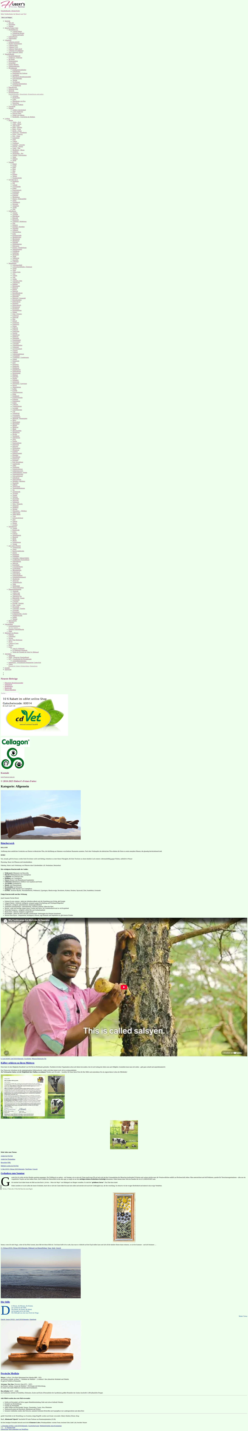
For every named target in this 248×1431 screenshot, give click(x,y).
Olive (14, 439)
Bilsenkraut (15, 216)
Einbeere (15, 225)
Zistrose (14, 521)
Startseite (7, 21)
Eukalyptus (15, 331)
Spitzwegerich (16, 479)
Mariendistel (16, 422)
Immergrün (15, 382)
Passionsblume (16, 443)
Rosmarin (15, 460)
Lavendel (15, 408)
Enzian (14, 326)
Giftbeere (15, 230)
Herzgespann (16, 373)
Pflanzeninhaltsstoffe (15, 589)
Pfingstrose (15, 450)
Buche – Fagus (17, 131)
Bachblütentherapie (14, 56)
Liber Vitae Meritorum (15, 640)
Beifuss (14, 289)
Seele (53, 1248)
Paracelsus (15, 103)
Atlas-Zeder (16, 125)
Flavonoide (15, 607)
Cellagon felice (13, 45)
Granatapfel (16, 356)
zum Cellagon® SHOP (16, 52)
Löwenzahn (16, 415)
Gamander (15, 343)
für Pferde (12, 59)
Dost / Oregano (17, 314)
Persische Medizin (10, 1373)
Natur (30, 1169)
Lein (13, 411)
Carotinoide (16, 600)
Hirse (14, 169)
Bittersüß (15, 218)
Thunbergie (15, 579)
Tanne (14, 157)
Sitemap (11, 26)
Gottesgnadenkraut (18, 354)
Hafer (14, 167)
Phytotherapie (13, 68)
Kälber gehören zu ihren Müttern (17, 1063)
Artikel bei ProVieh (7, 1156)
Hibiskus (15, 375)
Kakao (14, 188)
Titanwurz (15, 580)
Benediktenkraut (17, 293)
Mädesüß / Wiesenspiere (19, 418)
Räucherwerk (13, 87)
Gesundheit (12, 63)
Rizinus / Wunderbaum (19, 247)
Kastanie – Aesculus (18, 145)
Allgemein (12, 655)
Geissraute (15, 347)
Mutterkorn (15, 240)
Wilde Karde (16, 512)
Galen (14, 99)
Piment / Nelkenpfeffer (19, 199)
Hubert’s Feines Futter (11, 28)
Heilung (44, 1248)
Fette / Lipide (16, 605)
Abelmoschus (16, 547)
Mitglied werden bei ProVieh (10, 1166)
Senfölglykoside (17, 615)
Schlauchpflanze (17, 575)
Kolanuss (15, 399)
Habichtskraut (16, 561)
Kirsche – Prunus (17, 146)
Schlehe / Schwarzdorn (19, 155)
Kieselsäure (15, 612)
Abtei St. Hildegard (18, 648)
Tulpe (14, 584)
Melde (14, 539)
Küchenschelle (16, 235)
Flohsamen (15, 338)
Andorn (14, 275)
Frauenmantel (16, 340)
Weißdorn (15, 507)
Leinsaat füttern (17, 31)
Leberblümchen (17, 410)
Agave (14, 549)
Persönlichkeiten (26, 93)
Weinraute (15, 505)
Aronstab (15, 214)
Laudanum (15, 75)
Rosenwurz (15, 458)
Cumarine (15, 601)
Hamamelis (15, 361)
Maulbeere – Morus (18, 150)
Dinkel (14, 164)
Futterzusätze (13, 38)
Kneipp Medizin (14, 64)
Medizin (42, 1426)
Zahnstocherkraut (17, 518)
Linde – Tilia (16, 148)
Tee (13, 490)
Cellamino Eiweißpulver (16, 50)
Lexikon (7, 118)
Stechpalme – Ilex (17, 153)
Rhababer (15, 455)
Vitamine (11, 622)
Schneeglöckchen (17, 474)
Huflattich (15, 380)
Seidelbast (15, 253)
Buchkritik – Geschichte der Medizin (23, 117)
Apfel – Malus (16, 124)
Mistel (14, 429)
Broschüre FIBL (6, 1162)
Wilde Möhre (16, 514)
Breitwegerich (16, 305)
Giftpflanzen (12, 211)
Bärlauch (15, 288)
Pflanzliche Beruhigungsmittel (21, 77)
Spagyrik (11, 91)
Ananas (14, 528)
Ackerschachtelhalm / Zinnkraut (22, 267)
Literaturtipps (9, 624)
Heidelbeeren (16, 369)
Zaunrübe (15, 260)
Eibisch (14, 321)
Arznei (37, 1426)
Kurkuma (15, 195)
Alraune (14, 213)
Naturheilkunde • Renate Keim (10, 11)
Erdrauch (15, 329)
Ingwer (14, 385)
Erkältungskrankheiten (19, 70)
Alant (14, 270)
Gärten (23, 665)
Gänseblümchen (17, 345)
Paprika (14, 441)
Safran (14, 200)
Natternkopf (16, 572)
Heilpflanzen (12, 263)
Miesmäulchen (16, 570)
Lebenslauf (12, 636)
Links (10, 647)
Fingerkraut (15, 335)
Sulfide (14, 617)
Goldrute (15, 352)
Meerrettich (15, 424)
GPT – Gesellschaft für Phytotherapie (20, 659)
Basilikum (15, 181)
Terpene (14, 619)
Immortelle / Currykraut (19, 383)
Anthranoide (16, 594)
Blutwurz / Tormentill (19, 298)
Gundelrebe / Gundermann (20, 357)
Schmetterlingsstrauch (19, 577)
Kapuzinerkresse (17, 392)
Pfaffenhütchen (17, 244)
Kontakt (7, 668)
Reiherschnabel (17, 453)
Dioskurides (16, 98)
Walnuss (15, 159)
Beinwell (15, 291)
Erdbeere (15, 328)
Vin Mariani (16, 82)
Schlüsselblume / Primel (19, 472)
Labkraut (15, 404)
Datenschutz (4, 1429)
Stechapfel (15, 254)
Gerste (14, 166)
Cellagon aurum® (14, 42)
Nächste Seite (11, 1427)
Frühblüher (15, 556)
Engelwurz (15, 324)
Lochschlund (16, 568)
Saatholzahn (16, 464)
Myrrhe (14, 434)
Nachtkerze (15, 436)
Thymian (15, 493)
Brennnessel (16, 307)
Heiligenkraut (16, 371)
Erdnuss (14, 533)
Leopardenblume (17, 566)
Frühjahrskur (16, 71)
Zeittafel (11, 108)
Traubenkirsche (17, 582)
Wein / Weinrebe (17, 504)
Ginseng (15, 350)
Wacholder (15, 499)
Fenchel (14, 333)
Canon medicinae (17, 111)
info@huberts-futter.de (8, 777)
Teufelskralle (16, 492)
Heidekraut (15, 368)
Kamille (14, 390)
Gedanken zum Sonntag (12, 1173)
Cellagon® (8, 40)
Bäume (11, 120)
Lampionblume (17, 406)
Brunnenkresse (17, 310)
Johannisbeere (16, 535)
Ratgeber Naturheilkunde (16, 629)
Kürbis (14, 403)
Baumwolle (15, 530)
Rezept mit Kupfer (18, 35)
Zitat (2, 1319)
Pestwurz (15, 446)
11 (5, 1427)
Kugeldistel (15, 565)
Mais (13, 171)
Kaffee (14, 389)
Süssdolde (15, 483)
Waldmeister (16, 586)
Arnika (14, 279)
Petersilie (15, 242)
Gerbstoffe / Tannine (18, 608)
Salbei (14, 465)
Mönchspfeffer (16, 431)
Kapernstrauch (16, 190)
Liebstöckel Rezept (18, 33)
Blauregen (15, 220)
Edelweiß (15, 317)
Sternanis (15, 204)
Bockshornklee (17, 300)
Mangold (15, 537)
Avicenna (15, 96)
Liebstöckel (15, 413)
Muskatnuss (16, 197)
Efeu (13, 319)
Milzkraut (15, 427)
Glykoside (15, 610)
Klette (14, 394)
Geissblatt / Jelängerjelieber (20, 558)
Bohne (14, 532)
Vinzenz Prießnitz (17, 104)
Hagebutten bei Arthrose (19, 73)
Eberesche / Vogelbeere (19, 132)
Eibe (13, 223)
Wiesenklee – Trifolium (19, 511)
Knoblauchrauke (17, 397)
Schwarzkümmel (17, 476)
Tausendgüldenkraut (18, 488)
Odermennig (16, 437)
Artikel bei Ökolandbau (8, 1159)
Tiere (26, 1169)
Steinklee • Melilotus (18, 481)
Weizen (14, 176)
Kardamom (15, 192)
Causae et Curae (14, 643)
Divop (10, 641)
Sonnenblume (16, 542)
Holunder (15, 376)
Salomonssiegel (17, 249)
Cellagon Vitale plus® (15, 49)
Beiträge (11, 634)
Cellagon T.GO (13, 47)
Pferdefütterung (13, 30)
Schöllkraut (15, 251)
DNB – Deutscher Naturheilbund (19, 657)
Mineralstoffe (13, 621)
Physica (11, 645)
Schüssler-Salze (13, 89)
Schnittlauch (16, 202)
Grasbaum (15, 143)
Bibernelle (15, 296)
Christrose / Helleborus (19, 221)
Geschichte (12, 106)
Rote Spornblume (17, 462)
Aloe (13, 274)
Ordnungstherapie (14, 66)
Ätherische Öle (17, 596)
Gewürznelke (16, 186)
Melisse (14, 425)
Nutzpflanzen (13, 526)
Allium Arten (16, 272)
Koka (14, 233)
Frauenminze (16, 342)
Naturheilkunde (9, 54)
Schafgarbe (15, 467)
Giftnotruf (15, 261)
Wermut (14, 509)
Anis (13, 277)
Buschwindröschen (18, 551)
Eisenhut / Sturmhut (18, 227)
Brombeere (15, 308)
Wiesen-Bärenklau (18, 587)
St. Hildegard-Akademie (19, 650)
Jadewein (15, 563)
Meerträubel (16, 239)
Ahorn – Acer (16, 122)
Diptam (14, 312)
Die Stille (5, 1302)
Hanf (14, 363)
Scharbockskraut (17, 469)
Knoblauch (15, 396)
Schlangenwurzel (17, 471)
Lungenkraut (16, 417)
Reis (13, 172)
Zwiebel (14, 525)
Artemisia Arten (17, 281)
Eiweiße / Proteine (18, 603)
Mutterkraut (16, 432)
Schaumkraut (16, 573)
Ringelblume (16, 457)
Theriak (14, 80)
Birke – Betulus (17, 127)
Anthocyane (16, 593)
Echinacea (15, 315)
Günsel (14, 359)
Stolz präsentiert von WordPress (18, 1429)
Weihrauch (15, 502)
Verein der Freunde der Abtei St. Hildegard (25, 652)
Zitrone (14, 523)
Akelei (14, 268)
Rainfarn (15, 451)
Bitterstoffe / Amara (18, 598)
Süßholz (14, 485)
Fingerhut (15, 228)
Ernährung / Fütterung (15, 57)
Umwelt (34, 1169)
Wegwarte (15, 500)
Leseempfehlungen (14, 627)
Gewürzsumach (17, 349)
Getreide (11, 162)
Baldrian (15, 284)
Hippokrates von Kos (18, 101)
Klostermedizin (13, 61)
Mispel (14, 540)
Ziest (13, 519)
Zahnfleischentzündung (19, 84)
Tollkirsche (15, 258)
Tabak (14, 256)
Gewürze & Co (13, 179)
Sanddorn (15, 152)
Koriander (15, 193)
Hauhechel (15, 366)
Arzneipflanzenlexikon (19, 661)
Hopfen (14, 378)
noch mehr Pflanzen (15, 546)
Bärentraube (16, 286)
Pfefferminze (16, 448)
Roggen (14, 174)
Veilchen (15, 497)
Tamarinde (15, 206)
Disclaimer (12, 24)
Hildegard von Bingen (11, 633)
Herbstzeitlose (16, 232)
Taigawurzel (16, 486)
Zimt (13, 209)
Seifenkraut (15, 478)
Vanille (14, 207)
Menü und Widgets (7, 17)
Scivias (11, 638)
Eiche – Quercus (17, 134)
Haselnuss (15, 364)
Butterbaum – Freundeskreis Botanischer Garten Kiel (25, 662)
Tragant (14, 495)
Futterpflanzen (13, 36)
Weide (14, 160)
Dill (13, 183)
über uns (11, 23)
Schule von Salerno (18, 115)
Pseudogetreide (17, 178)
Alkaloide (15, 591)
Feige (14, 139)
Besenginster (16, 295)
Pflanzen (34, 1059)
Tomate (14, 544)
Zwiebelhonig (16, 85)
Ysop (14, 516)
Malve (14, 420)
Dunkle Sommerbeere (15, 43)
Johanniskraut (16, 387)
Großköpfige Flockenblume (20, 560)
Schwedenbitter (17, 78)
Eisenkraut (15, 322)
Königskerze (16, 401)
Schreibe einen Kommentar (53, 1426)
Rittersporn (15, 246)
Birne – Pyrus (16, 129)
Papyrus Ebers (16, 113)
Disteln (14, 553)
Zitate (10, 631)
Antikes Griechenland (19, 110)
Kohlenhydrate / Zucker (19, 614)
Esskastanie (15, 138)
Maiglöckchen (16, 237)
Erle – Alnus (16, 136)
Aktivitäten (8, 654)
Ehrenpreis (15, 554)
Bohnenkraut (16, 301)
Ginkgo (14, 141)
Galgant (14, 185)
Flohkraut (15, 336)
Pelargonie (15, 444)
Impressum (8, 669)
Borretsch (15, 303)
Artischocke (16, 282)
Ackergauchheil (17, 265)
